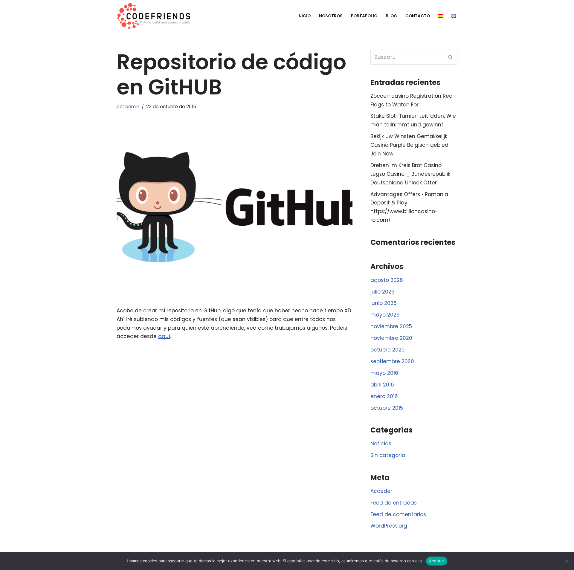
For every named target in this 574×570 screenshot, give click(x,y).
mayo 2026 (385, 314)
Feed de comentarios (398, 514)
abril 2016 (382, 384)
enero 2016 (384, 396)
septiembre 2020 (392, 361)
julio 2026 (382, 291)
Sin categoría (387, 455)
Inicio (304, 16)
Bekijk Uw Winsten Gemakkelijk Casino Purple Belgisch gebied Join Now (409, 145)
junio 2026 (383, 303)
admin (132, 106)
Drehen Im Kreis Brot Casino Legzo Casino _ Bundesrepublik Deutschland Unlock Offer (410, 174)
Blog (391, 16)
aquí (164, 336)
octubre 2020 (387, 349)
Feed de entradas (393, 502)
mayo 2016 (384, 373)
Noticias (380, 443)
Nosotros (331, 16)
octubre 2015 (386, 408)
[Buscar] (450, 57)
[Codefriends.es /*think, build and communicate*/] (154, 15)
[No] (567, 561)
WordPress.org (388, 525)
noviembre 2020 (391, 338)
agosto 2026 (386, 280)
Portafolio (364, 16)
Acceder (381, 491)
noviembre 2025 (391, 326)
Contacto (417, 16)
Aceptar (436, 560)
